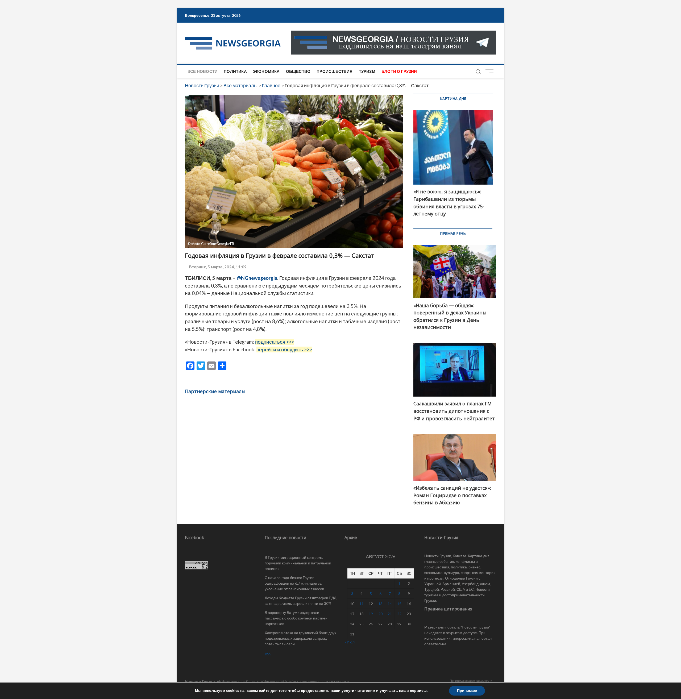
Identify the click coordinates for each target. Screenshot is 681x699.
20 (380, 613)
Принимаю (467, 690)
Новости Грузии (200, 681)
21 (390, 613)
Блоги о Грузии (399, 71)
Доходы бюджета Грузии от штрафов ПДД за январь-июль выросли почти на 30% (300, 601)
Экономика (266, 71)
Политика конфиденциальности (471, 680)
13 (380, 603)
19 (371, 613)
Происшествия (334, 71)
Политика (235, 71)
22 (399, 613)
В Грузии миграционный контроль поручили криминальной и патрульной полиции (298, 563)
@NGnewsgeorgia (257, 278)
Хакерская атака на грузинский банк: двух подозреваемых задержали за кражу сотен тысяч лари (300, 638)
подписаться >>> (274, 342)
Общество (298, 71)
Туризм (367, 71)
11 (361, 603)
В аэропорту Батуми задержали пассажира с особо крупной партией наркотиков (296, 618)
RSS (268, 654)
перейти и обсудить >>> (284, 349)
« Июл (349, 642)
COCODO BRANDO (336, 682)
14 (390, 603)
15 (399, 603)
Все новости (203, 71)
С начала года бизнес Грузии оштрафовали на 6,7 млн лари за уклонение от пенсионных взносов (294, 583)
